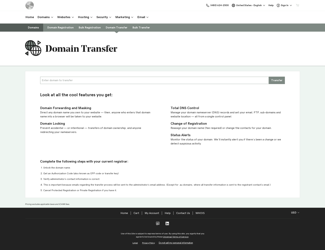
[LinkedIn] (167, 224)
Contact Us (183, 213)
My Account (152, 213)
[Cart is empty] (297, 5)
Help (168, 213)
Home (124, 213)
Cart (136, 213)
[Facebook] (158, 224)
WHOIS (200, 213)
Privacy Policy (148, 243)
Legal (135, 243)
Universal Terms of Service (175, 237)
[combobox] (154, 80)
